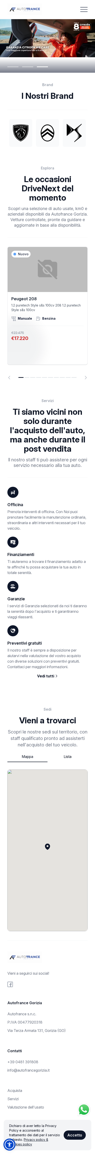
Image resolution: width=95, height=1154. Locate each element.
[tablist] (47, 757)
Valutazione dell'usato (25, 1107)
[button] (47, 846)
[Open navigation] (84, 9)
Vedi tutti (46, 676)
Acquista (14, 1090)
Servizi (13, 1099)
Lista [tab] (67, 756)
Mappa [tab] (27, 756)
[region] (47, 313)
